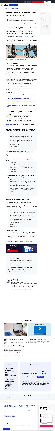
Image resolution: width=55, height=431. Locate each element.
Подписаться (40, 376)
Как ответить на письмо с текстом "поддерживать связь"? (21, 267)
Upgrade (27, 406)
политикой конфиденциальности (40, 384)
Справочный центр (48, 395)
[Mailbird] (4, 5)
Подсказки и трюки (44, 14)
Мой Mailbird (28, 410)
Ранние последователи (29, 407)
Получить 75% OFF (38, 1)
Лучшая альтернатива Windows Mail (9, 417)
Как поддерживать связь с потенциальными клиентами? (21, 271)
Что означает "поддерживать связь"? (16, 265)
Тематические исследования (8, 386)
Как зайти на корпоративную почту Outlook (37, 339)
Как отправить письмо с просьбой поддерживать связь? (20, 260)
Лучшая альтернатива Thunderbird (9, 416)
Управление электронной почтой (10, 374)
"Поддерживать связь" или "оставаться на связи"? (19, 262)
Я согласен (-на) (6, 428)
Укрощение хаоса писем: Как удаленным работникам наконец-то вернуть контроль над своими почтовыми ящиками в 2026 (14, 351)
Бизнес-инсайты (8, 370)
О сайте (20, 406)
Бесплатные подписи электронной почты (10, 407)
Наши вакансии (21, 407)
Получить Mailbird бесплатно (47, 2)
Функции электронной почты (8, 405)
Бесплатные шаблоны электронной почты (10, 406)
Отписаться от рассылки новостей (31, 405)
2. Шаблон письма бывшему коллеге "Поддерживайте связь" (45, 24)
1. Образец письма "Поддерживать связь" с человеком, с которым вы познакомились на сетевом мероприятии (46, 21)
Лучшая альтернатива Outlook (9, 415)
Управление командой (34, 370)
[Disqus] (21, 304)
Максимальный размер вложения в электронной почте (14, 340)
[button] (52, 5)
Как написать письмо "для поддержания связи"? (19, 269)
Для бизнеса (21, 405)
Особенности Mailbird (9, 381)
